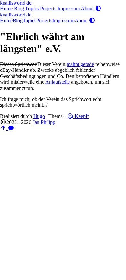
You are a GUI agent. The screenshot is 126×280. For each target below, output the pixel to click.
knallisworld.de (15, 2)
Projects (49, 8)
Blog (19, 8)
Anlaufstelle (57, 82)
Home (7, 8)
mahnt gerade (80, 64)
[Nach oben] (4, 128)
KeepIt (81, 116)
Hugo (39, 116)
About (88, 8)
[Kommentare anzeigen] (11, 128)
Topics (32, 8)
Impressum (69, 8)
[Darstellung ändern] (98, 8)
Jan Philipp (44, 122)
